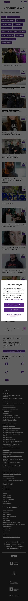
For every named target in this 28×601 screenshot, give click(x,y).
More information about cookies (15, 299)
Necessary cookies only (14, 305)
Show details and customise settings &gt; (14, 315)
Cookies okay (14, 309)
